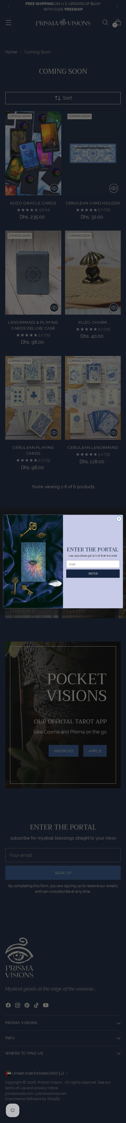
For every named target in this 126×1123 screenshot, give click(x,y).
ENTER (93, 573)
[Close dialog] (119, 518)
